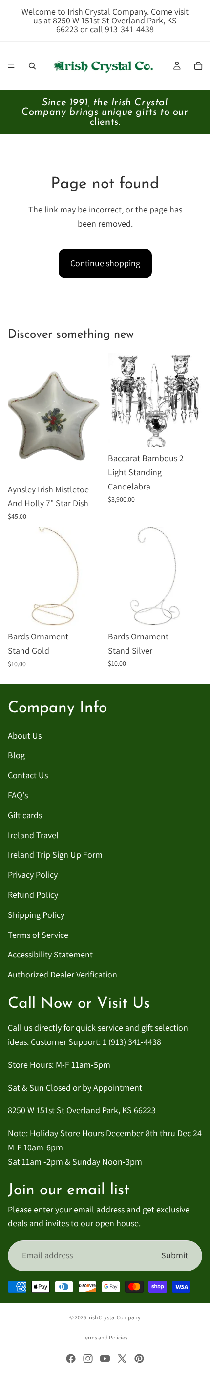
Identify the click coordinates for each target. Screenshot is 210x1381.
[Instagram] (88, 1358)
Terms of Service (38, 934)
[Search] (32, 66)
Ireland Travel (33, 835)
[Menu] (11, 66)
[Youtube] (105, 1358)
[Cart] (198, 66)
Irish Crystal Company (114, 1317)
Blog (16, 755)
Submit (174, 1255)
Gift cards (25, 815)
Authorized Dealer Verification (62, 974)
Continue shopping (105, 263)
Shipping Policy (36, 914)
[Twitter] (122, 1358)
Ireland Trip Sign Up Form (55, 855)
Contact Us (28, 775)
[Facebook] (71, 1358)
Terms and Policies (105, 1337)
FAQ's (18, 795)
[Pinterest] (139, 1358)
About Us (25, 735)
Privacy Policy (33, 874)
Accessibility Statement (50, 954)
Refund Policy (33, 894)
